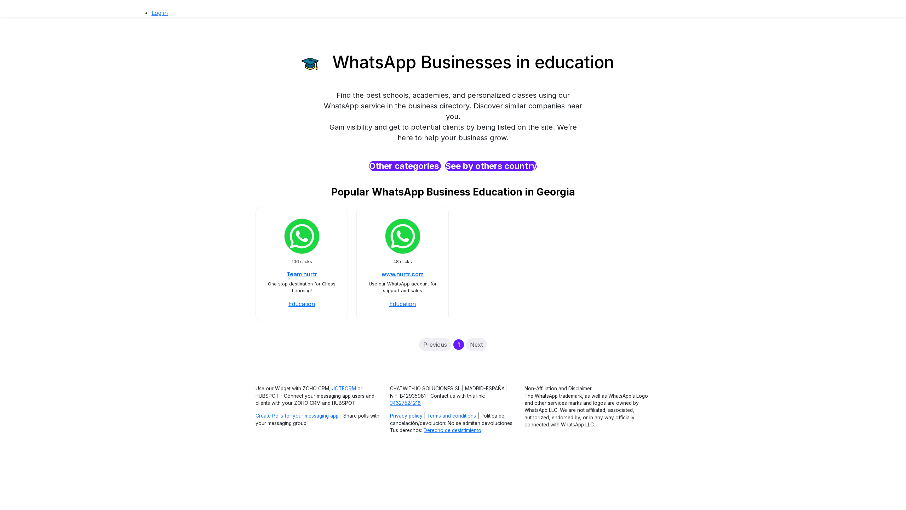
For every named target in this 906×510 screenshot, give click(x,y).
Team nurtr (301, 274)
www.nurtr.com (403, 274)
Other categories (405, 166)
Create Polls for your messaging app (297, 416)
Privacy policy (406, 416)
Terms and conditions (451, 416)
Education (301, 303)
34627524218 (405, 403)
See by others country (491, 166)
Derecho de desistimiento (452, 430)
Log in (159, 12)
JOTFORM (344, 388)
